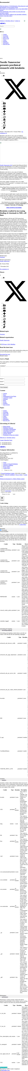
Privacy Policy (6, 466)
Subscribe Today (8, 440)
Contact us (17, 20)
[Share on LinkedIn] (4, 104)
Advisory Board (7, 433)
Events (4, 402)
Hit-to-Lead (6, 38)
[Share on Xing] (4, 123)
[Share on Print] (4, 106)
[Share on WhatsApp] (4, 126)
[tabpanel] (14, 580)
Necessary (4, 530)
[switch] (0, 630)
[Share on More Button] (4, 112)
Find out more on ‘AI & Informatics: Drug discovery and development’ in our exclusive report (14, 6)
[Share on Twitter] (15, 101)
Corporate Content (7, 397)
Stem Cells (5, 37)
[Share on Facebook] (3, 76)
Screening (5, 35)
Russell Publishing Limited (7, 473)
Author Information (8, 432)
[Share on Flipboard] (4, 129)
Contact (2, 440)
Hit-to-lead (5, 415)
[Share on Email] (4, 109)
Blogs (4, 400)
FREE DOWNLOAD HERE (14, 207)
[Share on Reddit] (4, 118)
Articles (5, 393)
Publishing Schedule (8, 428)
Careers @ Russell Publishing (10, 464)
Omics (4, 40)
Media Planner (6, 426)
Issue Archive (6, 404)
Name (2, 378)
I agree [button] (14, 494)
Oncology (2, 257)
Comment (3, 366)
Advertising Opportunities (9, 429)
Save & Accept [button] (3, 1067)
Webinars (5, 399)
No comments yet (4, 269)
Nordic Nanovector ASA (6, 165)
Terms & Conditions (8, 465)
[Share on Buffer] (4, 120)
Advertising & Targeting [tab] (6, 628)
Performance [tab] (3, 995)
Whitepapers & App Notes (9, 396)
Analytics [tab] (2, 778)
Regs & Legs (6, 44)
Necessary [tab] (2, 528)
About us (2, 20)
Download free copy (5, 354)
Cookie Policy (6, 468)
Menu (2, 31)
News (4, 395)
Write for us (3, 437)
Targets (5, 34)
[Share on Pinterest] (4, 115)
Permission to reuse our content (10, 435)
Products (5, 403)
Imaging (5, 41)
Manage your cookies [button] (8, 470)
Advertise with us (9, 20)
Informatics (6, 42)
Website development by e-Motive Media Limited (12, 479)
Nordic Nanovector (4, 261)
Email (2, 381)
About (4, 462)
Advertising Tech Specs (9, 430)
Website (2, 384)
